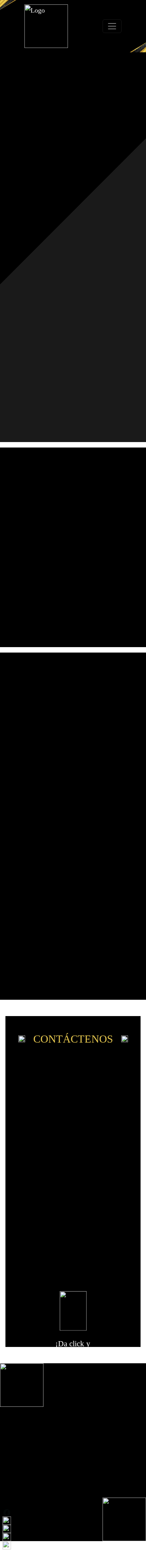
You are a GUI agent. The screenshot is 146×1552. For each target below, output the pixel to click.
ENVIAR (73, 1273)
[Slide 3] (78, 978)
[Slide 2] (73, 978)
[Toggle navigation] (112, 26)
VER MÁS (73, 604)
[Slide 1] (67, 978)
